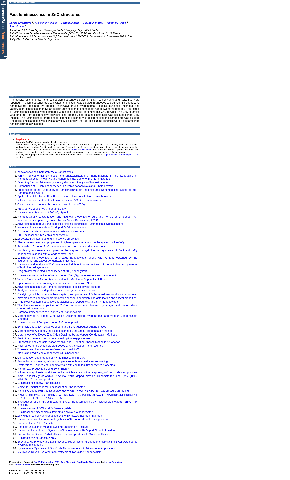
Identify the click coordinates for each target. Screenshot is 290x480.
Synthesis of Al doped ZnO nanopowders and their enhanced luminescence (62, 246)
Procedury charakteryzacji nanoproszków (41, 208)
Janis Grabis (16, 26)
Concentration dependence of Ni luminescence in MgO (51, 357)
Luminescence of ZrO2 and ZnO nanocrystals (44, 408)
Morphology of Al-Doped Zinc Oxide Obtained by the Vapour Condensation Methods (67, 334)
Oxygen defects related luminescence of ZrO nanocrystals (52, 271)
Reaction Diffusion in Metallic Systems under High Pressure (52, 426)
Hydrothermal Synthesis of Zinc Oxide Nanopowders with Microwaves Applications (66, 448)
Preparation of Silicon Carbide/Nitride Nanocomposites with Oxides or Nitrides (63, 434)
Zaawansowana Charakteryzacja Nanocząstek (45, 172)
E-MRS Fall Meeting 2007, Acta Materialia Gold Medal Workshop (67, 462)
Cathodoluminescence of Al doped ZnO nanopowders (49, 312)
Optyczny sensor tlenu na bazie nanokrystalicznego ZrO (51, 204)
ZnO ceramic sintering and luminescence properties (48, 238)
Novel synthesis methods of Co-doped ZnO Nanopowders (51, 227)
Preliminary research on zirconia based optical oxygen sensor (54, 338)
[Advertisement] (74, 71)
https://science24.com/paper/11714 (121, 154)
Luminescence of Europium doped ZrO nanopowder (48, 322)
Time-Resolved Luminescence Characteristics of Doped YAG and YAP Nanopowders (68, 301)
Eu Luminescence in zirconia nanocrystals (42, 235)
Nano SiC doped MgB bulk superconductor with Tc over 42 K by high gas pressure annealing (73, 390)
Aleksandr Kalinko (46, 22)
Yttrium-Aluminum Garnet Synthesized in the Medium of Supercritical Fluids (62, 279)
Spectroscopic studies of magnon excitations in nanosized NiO (54, 283)
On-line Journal (22, 464)
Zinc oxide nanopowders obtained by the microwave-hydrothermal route (60, 415)
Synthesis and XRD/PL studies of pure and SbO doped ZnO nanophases (61, 326)
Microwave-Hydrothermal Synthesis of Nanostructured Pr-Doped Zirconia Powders (66, 430)
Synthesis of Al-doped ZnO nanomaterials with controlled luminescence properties (66, 365)
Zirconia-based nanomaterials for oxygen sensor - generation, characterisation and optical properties (76, 298)
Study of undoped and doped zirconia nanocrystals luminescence (56, 290)
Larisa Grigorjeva (113, 462)
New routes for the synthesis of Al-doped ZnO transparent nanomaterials (60, 345)
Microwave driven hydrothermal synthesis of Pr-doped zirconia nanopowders (62, 419)
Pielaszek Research (81, 149)
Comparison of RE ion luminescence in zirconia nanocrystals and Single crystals (65, 186)
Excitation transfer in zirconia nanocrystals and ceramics (50, 231)
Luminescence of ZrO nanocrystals (38, 382)
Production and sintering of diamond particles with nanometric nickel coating (62, 361)
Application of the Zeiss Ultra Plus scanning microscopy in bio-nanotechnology (64, 196)
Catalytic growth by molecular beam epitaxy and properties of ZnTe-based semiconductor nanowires (76, 294)
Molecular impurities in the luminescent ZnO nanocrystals (51, 387)
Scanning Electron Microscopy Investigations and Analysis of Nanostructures (62, 182)
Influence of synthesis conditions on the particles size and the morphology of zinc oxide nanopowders (77, 372)
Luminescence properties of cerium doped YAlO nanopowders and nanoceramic (67, 275)
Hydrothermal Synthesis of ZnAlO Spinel (42, 212)
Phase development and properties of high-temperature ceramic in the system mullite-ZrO (70, 242)
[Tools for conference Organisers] (3, 29)
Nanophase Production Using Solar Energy (43, 368)
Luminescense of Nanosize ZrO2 (37, 437)
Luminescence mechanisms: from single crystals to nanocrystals (55, 412)
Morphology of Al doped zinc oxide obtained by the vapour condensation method (65, 330)
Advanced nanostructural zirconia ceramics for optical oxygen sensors (58, 286)
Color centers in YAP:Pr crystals (36, 423)
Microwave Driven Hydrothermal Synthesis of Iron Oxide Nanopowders (59, 452)
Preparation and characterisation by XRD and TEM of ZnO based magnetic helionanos (68, 342)
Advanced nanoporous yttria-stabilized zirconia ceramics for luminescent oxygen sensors (70, 223)
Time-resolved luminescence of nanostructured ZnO (48, 349)
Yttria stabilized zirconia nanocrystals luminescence (48, 353)
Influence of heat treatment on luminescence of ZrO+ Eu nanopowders (59, 200)
